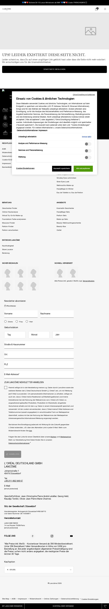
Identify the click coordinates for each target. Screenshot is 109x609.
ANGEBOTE (61, 202)
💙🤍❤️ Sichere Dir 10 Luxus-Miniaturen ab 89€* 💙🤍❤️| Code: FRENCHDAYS (53, 2)
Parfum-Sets (61, 215)
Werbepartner (65, 437)
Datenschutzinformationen (19, 443)
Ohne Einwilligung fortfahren (84, 94)
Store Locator (7, 249)
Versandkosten (88, 281)
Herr (31, 322)
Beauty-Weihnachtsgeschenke (69, 223)
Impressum (6, 163)
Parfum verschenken (10, 230)
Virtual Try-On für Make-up (12, 215)
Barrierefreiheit (8, 167)
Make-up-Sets (62, 219)
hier (30, 431)
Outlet (59, 230)
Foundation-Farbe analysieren (14, 219)
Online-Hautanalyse (10, 212)
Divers (10, 322)
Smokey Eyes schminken (66, 178)
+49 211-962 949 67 (13, 481)
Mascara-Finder (8, 223)
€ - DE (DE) (11, 569)
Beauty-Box (61, 226)
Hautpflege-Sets (63, 212)
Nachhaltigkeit (8, 246)
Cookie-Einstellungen (10, 160)
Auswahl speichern (62, 168)
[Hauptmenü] (105, 9)
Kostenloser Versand (63, 606)
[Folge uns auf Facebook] (32, 536)
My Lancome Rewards (12, 606)
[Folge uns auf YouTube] (71, 536)
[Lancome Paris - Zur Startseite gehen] (6, 9)
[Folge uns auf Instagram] (52, 536)
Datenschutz (7, 156)
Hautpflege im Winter (65, 189)
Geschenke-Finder (9, 208)
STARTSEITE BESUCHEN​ (54, 69)
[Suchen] (84, 9)
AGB (4, 149)
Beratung (6, 253)
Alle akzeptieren (83, 168)
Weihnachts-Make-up (65, 185)
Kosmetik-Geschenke (65, 208)
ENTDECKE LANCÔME (11, 240)
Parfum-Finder (7, 226)
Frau (21, 322)
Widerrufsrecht (8, 152)
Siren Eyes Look (63, 181)
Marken (53, 437)
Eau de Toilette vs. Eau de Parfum (70, 192)
